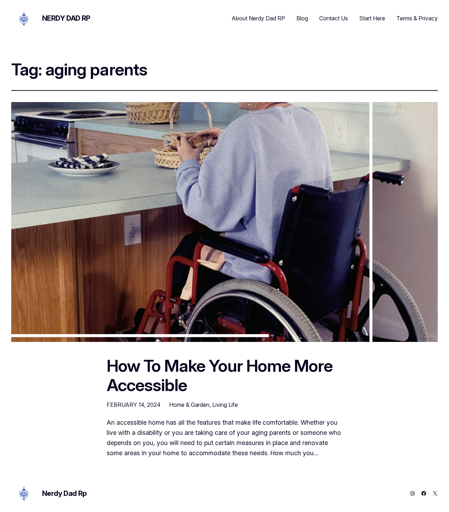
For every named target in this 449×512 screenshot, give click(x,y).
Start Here (372, 18)
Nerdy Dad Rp (66, 18)
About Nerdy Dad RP (258, 18)
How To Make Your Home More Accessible (220, 375)
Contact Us (333, 18)
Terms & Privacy (417, 18)
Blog (302, 18)
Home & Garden (189, 404)
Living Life (225, 404)
